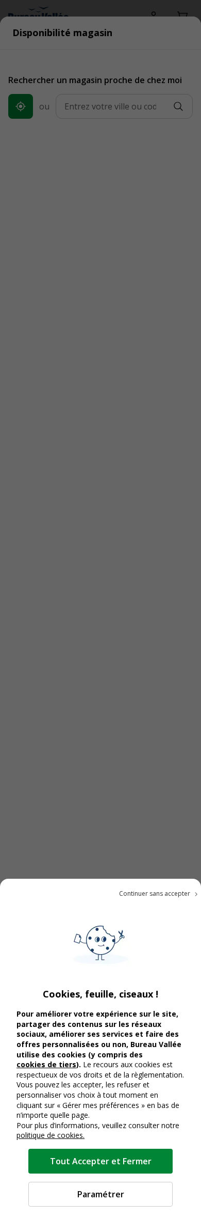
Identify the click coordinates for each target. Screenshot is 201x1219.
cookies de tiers (46, 1064)
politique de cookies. (50, 1135)
